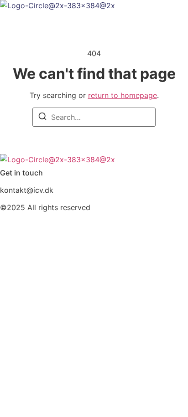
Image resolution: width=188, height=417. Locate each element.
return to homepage (122, 95)
